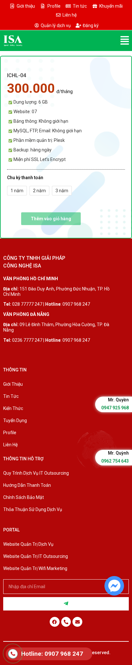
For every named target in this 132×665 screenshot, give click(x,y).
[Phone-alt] (66, 622)
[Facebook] (55, 622)
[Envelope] (77, 622)
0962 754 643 (115, 461)
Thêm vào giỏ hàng (51, 218)
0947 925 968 (115, 407)
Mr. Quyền (118, 399)
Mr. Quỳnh (118, 453)
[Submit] (66, 603)
